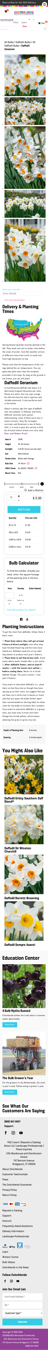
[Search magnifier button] (45, 28)
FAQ (9, 1142)
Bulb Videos (8, 1262)
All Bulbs (9, 42)
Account (7, 1221)
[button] (44, 4)
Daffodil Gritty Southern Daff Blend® (23, 800)
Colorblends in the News (15, 1267)
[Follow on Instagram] (13, 1133)
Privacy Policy (9, 1190)
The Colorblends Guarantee (17, 1185)
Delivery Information (13, 1231)
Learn (24, 23)
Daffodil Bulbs (23, 42)
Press (5, 1179)
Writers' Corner (10, 1257)
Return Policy (9, 1195)
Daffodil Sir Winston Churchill (17, 850)
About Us (9, 1146)
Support (6, 1216)
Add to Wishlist (36, 490)
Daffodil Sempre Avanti (19, 945)
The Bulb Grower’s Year (17, 1078)
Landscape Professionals (29, 1146)
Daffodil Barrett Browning (21, 898)
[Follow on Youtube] (21, 1133)
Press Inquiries (24, 1149)
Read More (10, 1025)
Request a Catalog (31, 1142)
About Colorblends (12, 1169)
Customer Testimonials (15, 1174)
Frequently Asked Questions (17, 1226)
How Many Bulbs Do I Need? (21, 610)
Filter (16, 23)
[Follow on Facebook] (5, 1133)
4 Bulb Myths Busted (16, 1011)
